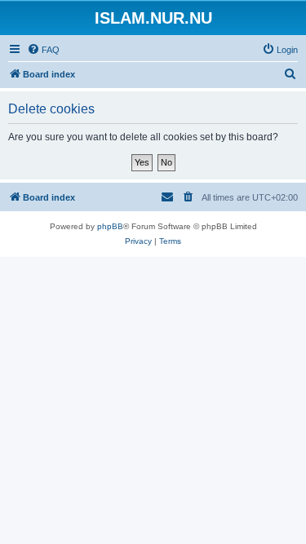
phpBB (110, 226)
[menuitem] (43, 50)
